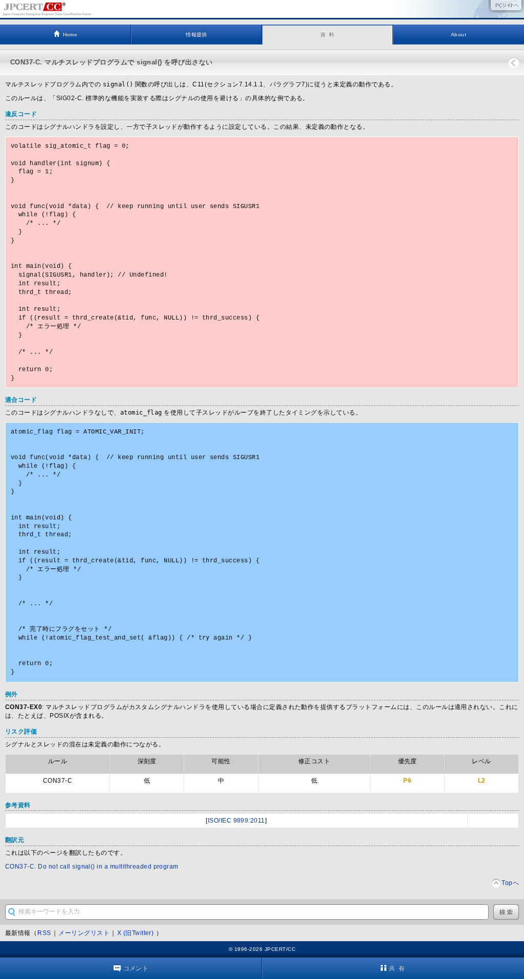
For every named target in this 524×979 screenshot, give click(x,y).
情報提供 (196, 34)
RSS (44, 933)
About (458, 34)
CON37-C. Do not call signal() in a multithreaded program (92, 866)
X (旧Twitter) (136, 933)
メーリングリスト (84, 933)
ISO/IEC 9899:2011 (236, 820)
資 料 (327, 34)
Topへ (510, 882)
